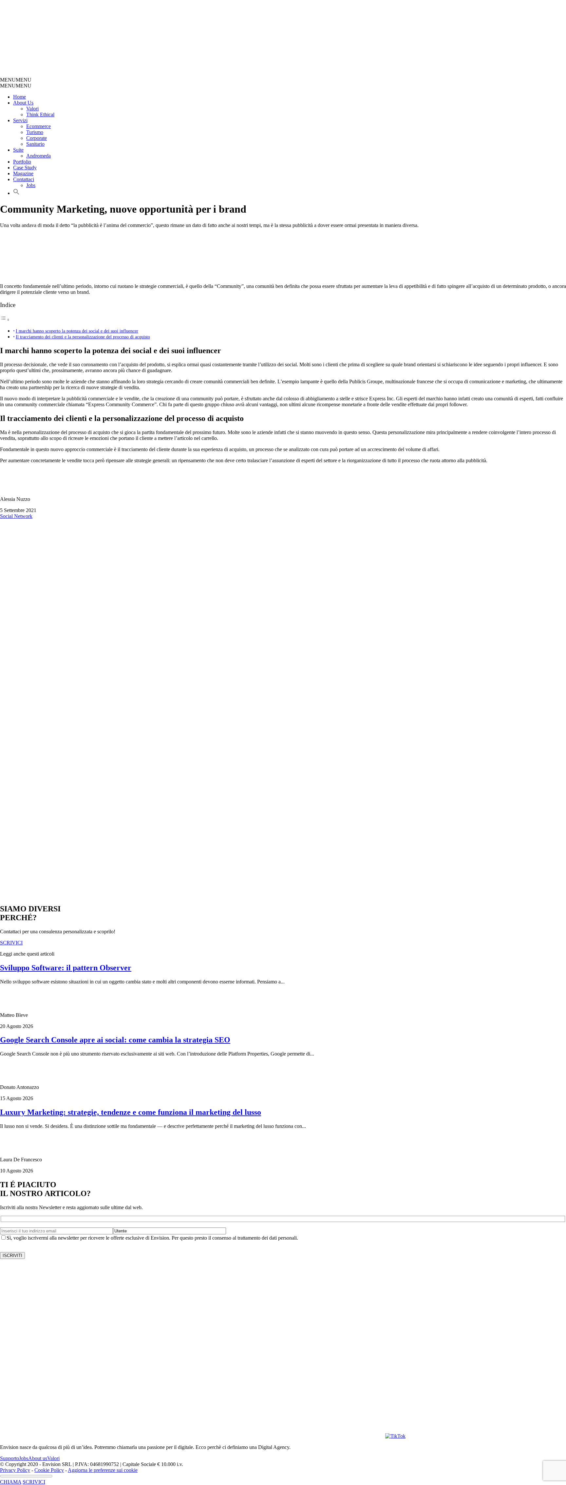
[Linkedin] (348, 1436)
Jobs (30, 185)
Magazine (23, 173)
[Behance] (84, 1436)
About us (37, 1458)
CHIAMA (10, 1482)
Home (19, 97)
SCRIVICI (34, 1482)
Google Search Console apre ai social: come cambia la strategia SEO (115, 1040)
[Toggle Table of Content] (5, 319)
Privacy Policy (15, 1470)
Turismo (34, 132)
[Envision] (155, 74)
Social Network (16, 516)
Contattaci (23, 179)
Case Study (25, 167)
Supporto (9, 1458)
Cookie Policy (49, 1470)
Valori (32, 108)
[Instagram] (204, 1436)
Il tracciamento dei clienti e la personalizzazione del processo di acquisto (83, 336)
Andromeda (38, 156)
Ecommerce (38, 126)
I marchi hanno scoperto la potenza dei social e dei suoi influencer (77, 330)
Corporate (36, 138)
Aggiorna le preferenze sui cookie (103, 1470)
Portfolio (22, 161)
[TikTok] (395, 1436)
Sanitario (35, 144)
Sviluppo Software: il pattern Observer (65, 967)
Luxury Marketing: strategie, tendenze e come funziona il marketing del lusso (130, 1112)
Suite (18, 150)
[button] (15, 80)
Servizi (20, 120)
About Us (23, 102)
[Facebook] (276, 1436)
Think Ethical (40, 114)
